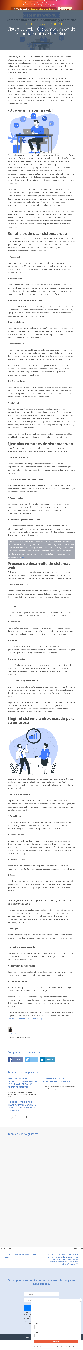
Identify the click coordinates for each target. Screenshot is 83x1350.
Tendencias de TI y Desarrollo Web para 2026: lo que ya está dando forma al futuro (23, 1082)
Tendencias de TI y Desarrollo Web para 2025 (58, 1080)
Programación (41, 24)
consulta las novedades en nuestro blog (25, 1018)
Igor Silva (14, 1033)
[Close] (80, 1299)
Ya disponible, (34, 9)
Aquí (23, 557)
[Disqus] (41, 1164)
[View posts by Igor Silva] (10, 1029)
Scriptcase (56, 24)
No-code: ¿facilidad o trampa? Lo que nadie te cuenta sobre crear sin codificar (22, 1106)
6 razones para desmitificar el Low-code (20, 1255)
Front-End (26, 24)
